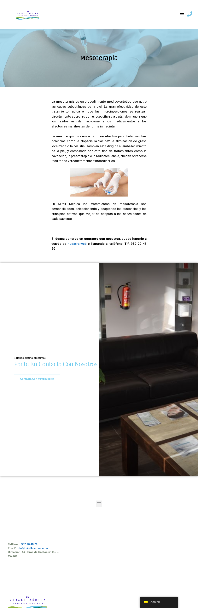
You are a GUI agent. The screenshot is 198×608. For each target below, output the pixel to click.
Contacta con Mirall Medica (37, 378)
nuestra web (77, 244)
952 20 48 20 (29, 544)
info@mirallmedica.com (32, 548)
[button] (182, 14)
